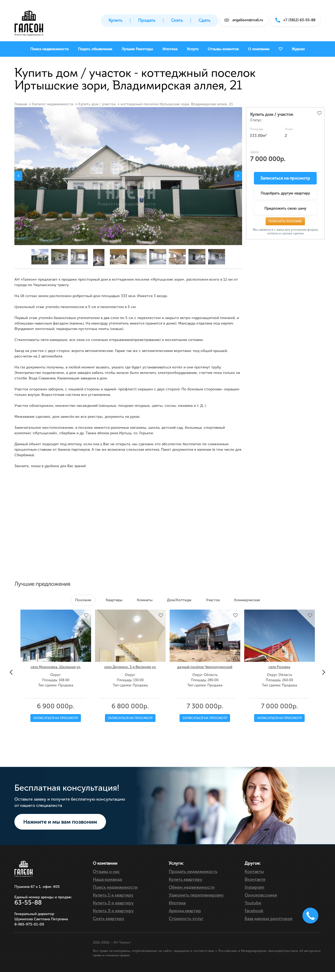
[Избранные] (280, 49)
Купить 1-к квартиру (113, 895)
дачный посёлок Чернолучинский (204, 667)
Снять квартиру (108, 918)
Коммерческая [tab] (247, 600)
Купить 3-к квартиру (113, 910)
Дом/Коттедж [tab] (179, 600)
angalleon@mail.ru (247, 20)
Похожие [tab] (83, 600)
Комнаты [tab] (145, 600)
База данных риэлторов (268, 918)
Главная (20, 104)
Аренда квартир (185, 910)
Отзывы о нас (106, 871)
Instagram (254, 887)
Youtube (253, 902)
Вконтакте (255, 879)
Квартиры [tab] (114, 600)
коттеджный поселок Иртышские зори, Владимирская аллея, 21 (177, 104)
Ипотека (177, 902)
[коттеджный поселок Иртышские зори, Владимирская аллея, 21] (128, 182)
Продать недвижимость (193, 871)
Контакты (254, 871)
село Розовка (279, 667)
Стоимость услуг (186, 918)
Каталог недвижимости (52, 104)
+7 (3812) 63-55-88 (299, 20)
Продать (146, 20)
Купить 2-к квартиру (113, 902)
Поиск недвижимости (115, 887)
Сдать (204, 20)
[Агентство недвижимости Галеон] (28, 22)
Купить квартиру (185, 879)
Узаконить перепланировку (196, 895)
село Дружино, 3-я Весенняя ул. (130, 667)
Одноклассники (261, 895)
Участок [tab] (213, 600)
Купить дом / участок (97, 104)
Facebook (254, 910)
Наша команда (107, 879)
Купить (115, 20)
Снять (177, 20)
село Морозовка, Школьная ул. (56, 667)
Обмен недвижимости (192, 887)
